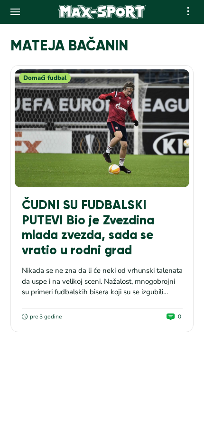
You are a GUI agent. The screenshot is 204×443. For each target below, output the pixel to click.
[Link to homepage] (102, 12)
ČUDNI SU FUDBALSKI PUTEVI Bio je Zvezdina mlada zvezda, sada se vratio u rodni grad (88, 227)
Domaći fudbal (44, 78)
